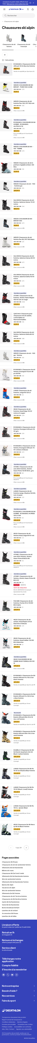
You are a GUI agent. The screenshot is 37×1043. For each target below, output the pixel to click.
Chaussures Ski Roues (10, 862)
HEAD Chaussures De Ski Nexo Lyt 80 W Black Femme (24, 825)
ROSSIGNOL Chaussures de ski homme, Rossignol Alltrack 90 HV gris (25, 429)
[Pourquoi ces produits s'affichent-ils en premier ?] (3, 60)
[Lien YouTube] (12, 974)
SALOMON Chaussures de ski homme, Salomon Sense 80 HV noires (24, 258)
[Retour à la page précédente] (10, 847)
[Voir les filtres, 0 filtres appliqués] (5, 54)
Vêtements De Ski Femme (11, 893)
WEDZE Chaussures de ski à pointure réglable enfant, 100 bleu (24, 165)
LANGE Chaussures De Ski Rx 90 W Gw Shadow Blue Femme (24, 769)
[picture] (6, 69)
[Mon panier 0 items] (32, 9)
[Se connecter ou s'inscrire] (28, 9)
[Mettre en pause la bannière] (30, 2)
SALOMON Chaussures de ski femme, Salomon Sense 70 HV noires (24, 202)
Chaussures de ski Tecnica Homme (14, 896)
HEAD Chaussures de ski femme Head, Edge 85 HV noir (24, 534)
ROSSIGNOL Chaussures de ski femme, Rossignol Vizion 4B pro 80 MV (25, 371)
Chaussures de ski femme (9, 45)
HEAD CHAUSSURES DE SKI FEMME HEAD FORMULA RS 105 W (24, 661)
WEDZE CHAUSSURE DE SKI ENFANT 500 (23, 220)
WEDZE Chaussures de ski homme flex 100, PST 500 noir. (24, 102)
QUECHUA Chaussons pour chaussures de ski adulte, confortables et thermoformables (23, 316)
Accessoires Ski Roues (10, 913)
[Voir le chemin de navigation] (3, 21)
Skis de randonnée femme (11, 890)
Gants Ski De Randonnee (10, 902)
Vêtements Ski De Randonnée (12, 867)
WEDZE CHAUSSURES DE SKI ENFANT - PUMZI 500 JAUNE (23, 86)
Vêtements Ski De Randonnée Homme (15, 876)
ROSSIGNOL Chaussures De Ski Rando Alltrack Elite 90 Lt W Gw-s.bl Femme (25, 717)
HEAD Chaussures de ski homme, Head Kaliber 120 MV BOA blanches (24, 640)
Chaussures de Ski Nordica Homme (14, 899)
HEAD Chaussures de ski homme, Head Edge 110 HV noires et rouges (23, 411)
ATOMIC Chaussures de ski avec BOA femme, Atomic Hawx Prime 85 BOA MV (23, 556)
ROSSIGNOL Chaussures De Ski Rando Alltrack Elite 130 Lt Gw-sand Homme (25, 733)
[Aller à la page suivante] (26, 847)
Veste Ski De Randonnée (10, 905)
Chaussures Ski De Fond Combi (13, 873)
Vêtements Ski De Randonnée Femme (15, 882)
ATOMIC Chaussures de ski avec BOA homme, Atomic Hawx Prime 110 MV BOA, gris (24, 469)
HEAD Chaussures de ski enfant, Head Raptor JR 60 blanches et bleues (23, 621)
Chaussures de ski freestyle (23, 45)
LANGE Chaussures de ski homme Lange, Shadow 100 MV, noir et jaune (25, 493)
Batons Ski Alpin (7, 885)
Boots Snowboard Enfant (10, 907)
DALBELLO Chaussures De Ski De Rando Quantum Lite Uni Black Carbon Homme (24, 752)
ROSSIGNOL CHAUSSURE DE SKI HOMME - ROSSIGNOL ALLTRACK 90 (25, 124)
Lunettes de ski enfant (10, 910)
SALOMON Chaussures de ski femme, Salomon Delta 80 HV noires (24, 334)
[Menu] (4, 9)
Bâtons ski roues (8, 870)
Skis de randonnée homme (11, 879)
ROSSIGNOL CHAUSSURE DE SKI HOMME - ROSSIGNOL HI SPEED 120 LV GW (25, 513)
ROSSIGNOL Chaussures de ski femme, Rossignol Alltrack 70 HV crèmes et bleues (25, 448)
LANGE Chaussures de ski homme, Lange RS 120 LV (23, 391)
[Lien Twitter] (7, 974)
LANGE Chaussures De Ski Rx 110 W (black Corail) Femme (24, 788)
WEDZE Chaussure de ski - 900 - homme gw (24, 185)
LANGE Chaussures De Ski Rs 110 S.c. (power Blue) (24, 807)
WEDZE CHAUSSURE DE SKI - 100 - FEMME (24, 147)
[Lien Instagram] (16, 974)
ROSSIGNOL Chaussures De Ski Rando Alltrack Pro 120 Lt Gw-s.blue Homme (25, 696)
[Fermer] (33, 2)
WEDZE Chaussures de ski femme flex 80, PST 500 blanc (24, 238)
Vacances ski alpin (8, 887)
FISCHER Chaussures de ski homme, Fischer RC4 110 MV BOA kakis (23, 603)
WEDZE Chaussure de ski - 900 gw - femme (24, 354)
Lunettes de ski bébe (9, 916)
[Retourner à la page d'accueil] (16, 9)
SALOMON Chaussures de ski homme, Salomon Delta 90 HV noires (24, 276)
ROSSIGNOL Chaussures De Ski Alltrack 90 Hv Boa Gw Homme (25, 65)
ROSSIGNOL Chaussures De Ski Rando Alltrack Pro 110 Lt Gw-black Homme (25, 677)
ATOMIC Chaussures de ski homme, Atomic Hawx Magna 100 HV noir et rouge (24, 297)
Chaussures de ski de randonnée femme (16, 865)
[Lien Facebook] (3, 974)
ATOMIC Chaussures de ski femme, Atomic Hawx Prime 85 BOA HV (24, 578)
